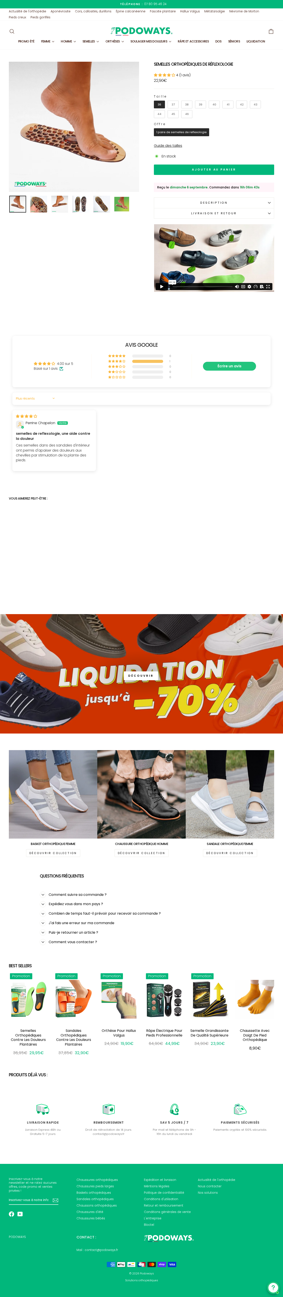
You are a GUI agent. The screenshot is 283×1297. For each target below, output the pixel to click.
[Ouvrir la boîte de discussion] (273, 1288)
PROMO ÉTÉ (26, 41)
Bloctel (149, 1225)
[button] (165, 75)
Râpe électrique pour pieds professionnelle (164, 1033)
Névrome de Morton (244, 11)
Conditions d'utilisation (161, 1199)
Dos (218, 41)
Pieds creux (17, 17)
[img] (26, 416)
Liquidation (256, 41)
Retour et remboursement (163, 1205)
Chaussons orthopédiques (96, 1205)
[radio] (159, 105)
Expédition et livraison (160, 1180)
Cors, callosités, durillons (93, 11)
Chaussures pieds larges (95, 1186)
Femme (46, 41)
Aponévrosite (61, 11)
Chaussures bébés (90, 1218)
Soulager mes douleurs (149, 41)
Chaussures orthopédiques (97, 1180)
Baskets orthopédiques (93, 1193)
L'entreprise (152, 1218)
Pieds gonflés (40, 17)
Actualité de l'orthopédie (27, 11)
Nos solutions (208, 1193)
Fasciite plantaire (163, 11)
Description (214, 203)
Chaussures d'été (89, 1212)
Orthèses (112, 41)
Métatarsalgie (214, 11)
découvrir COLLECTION (53, 853)
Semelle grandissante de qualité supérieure (209, 1033)
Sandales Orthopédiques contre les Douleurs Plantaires (73, 1037)
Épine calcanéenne (130, 11)
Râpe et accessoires (193, 41)
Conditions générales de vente (167, 1212)
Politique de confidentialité (164, 1193)
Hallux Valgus (190, 11)
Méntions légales (156, 1186)
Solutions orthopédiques (141, 1280)
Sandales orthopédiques (95, 1199)
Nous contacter (210, 1186)
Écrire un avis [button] (229, 366)
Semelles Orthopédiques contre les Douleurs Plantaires (28, 1037)
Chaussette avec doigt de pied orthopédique (255, 1035)
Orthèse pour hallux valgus (119, 1033)
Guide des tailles (168, 146)
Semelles (89, 41)
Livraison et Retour (214, 213)
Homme (67, 41)
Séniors (234, 41)
